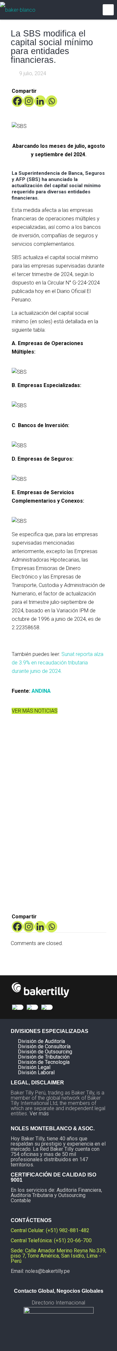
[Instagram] (28, 101)
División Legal (34, 1067)
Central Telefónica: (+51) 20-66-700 (51, 1240)
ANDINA (41, 691)
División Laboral (36, 1072)
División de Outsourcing (45, 1052)
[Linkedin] (40, 101)
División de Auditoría (41, 1041)
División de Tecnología (44, 1062)
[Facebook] (17, 101)
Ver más (39, 1113)
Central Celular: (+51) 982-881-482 (50, 1230)
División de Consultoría (44, 1046)
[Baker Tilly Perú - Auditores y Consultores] (17, 10)
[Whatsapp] (51, 101)
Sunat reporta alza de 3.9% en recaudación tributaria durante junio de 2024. (57, 662)
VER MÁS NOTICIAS (35, 711)
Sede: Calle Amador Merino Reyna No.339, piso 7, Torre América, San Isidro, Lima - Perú (58, 1255)
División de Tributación (44, 1057)
